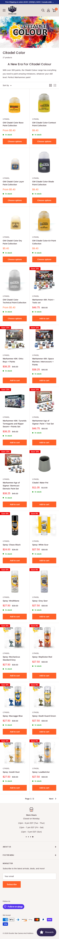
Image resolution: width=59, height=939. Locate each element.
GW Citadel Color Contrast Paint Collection (44, 124)
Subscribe (12, 884)
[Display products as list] (55, 85)
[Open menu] (4, 10)
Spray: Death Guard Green (44, 716)
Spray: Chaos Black (12, 545)
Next (51, 799)
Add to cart (44, 318)
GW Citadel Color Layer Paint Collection (13, 183)
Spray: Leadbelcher (41, 772)
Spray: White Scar (40, 545)
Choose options (15, 141)
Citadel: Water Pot (40, 483)
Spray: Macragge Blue (13, 716)
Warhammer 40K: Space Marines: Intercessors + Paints (43, 362)
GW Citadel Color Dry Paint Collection (12, 242)
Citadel (6, 119)
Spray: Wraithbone (11, 601)
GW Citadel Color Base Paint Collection (13, 124)
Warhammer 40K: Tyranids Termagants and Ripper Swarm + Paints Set (14, 424)
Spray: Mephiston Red (42, 657)
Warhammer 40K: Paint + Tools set (43, 301)
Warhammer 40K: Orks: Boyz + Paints (13, 360)
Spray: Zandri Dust (11, 772)
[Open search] (43, 10)
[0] (54, 10)
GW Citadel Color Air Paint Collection (44, 242)
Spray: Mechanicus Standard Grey (11, 658)
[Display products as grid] (50, 85)
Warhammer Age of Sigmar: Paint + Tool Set (43, 422)
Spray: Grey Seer (40, 601)
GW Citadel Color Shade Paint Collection (43, 183)
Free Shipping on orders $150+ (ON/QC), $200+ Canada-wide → (29, 2)
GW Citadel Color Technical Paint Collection (14, 301)
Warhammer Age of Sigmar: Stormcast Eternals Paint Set (11, 486)
